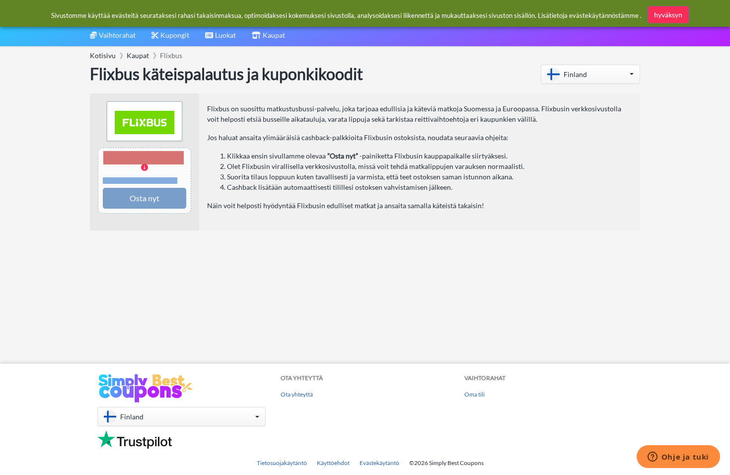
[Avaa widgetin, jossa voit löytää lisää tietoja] (678, 457)
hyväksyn (668, 14)
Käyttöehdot (333, 463)
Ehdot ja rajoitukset (140, 180)
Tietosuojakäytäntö (282, 463)
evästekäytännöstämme (604, 15)
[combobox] (220, 38)
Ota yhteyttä (297, 394)
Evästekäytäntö (379, 463)
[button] (590, 74)
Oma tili (474, 394)
